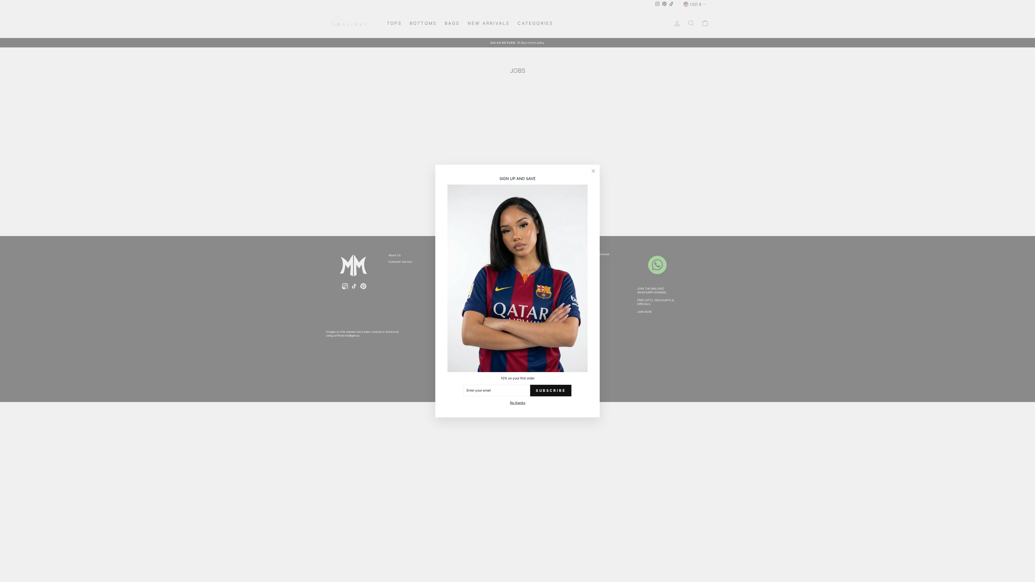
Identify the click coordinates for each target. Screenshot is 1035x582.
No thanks (517, 403)
